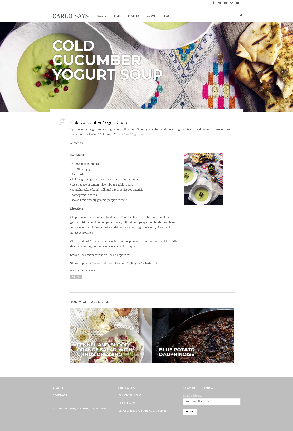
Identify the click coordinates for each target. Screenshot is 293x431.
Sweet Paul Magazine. (129, 134)
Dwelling (134, 16)
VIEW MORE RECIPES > (82, 270)
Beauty (101, 16)
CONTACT (59, 395)
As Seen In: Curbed (130, 394)
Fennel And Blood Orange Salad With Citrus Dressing (104, 349)
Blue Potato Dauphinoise (177, 352)
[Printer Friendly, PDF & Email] (76, 276)
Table (117, 16)
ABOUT (151, 16)
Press (166, 16)
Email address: (192, 395)
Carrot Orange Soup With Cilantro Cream (143, 410)
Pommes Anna (127, 402)
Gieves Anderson (102, 263)
